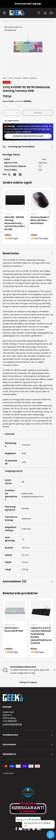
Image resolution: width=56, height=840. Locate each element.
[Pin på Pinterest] (20, 174)
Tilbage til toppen (28, 682)
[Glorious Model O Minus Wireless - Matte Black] (41, 200)
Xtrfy (5, 78)
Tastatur (33, 78)
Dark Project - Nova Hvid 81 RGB (13, 629)
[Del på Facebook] (14, 174)
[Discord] (39, 829)
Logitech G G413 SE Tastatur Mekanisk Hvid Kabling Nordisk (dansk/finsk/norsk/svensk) (41, 635)
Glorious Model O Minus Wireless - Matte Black (39, 220)
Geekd (11, 773)
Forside (6, 21)
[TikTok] (29, 829)
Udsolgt (37, 112)
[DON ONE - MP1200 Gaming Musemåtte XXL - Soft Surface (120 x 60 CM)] (15, 200)
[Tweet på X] (9, 174)
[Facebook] (16, 829)
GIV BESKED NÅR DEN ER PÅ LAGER (28, 136)
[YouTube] (20, 829)
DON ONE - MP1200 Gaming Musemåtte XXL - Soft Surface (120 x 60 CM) (14, 223)
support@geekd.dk (12, 724)
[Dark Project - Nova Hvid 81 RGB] (15, 610)
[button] (51, 13)
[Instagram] (25, 829)
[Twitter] (33, 829)
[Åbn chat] (50, 835)
